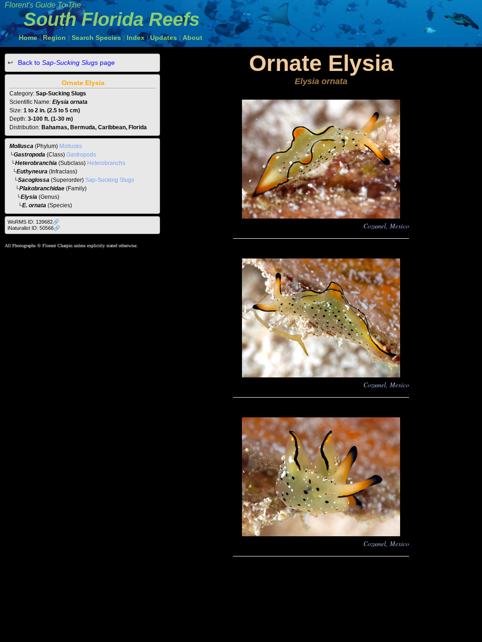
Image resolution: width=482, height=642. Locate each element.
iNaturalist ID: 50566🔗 (34, 228)
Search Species (96, 37)
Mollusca (21, 146)
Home (28, 37)
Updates (163, 37)
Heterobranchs (106, 163)
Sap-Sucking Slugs (109, 180)
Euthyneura (32, 171)
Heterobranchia (36, 163)
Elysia (29, 197)
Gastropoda (29, 154)
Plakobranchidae (41, 188)
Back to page (65, 62)
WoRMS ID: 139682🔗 (33, 222)
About (192, 37)
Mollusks (70, 146)
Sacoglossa (33, 180)
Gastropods (81, 154)
